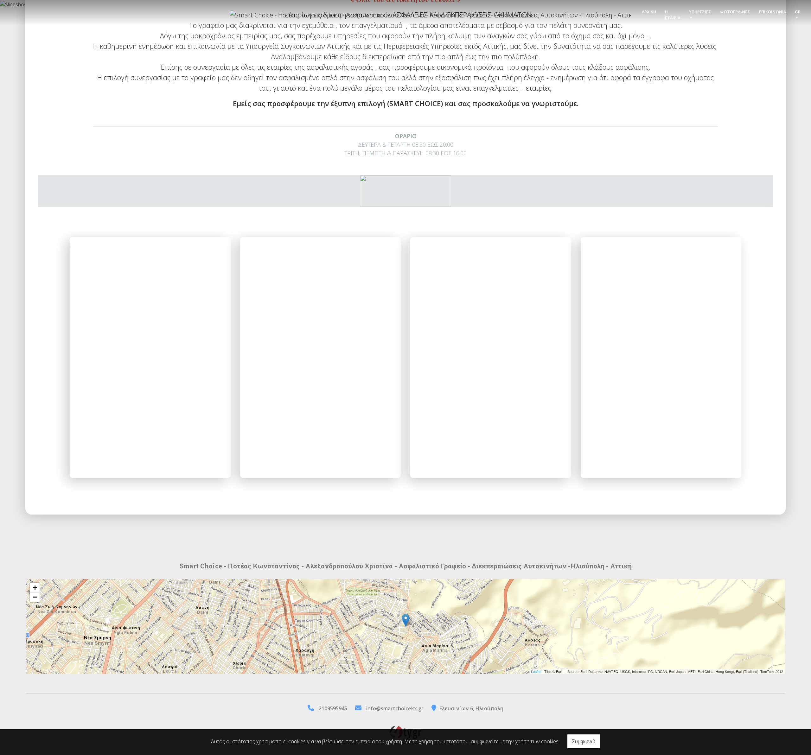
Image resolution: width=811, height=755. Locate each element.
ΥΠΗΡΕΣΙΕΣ (700, 12)
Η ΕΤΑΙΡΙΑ (672, 15)
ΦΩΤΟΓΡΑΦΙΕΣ (735, 12)
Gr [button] (798, 12)
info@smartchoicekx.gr (395, 708)
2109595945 (333, 708)
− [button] (35, 597)
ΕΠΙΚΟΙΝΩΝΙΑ (772, 12)
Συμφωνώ (583, 741)
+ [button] (35, 588)
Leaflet (536, 671)
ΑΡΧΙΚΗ (649, 12)
